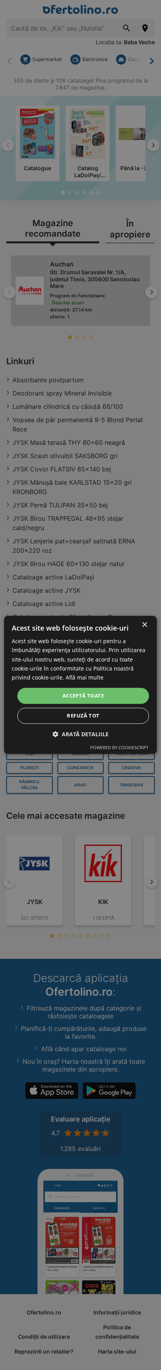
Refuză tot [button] (83, 715)
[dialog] (80, 685)
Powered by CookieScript (119, 748)
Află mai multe (85, 677)
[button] (80, 734)
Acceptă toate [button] (83, 695)
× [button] (144, 625)
